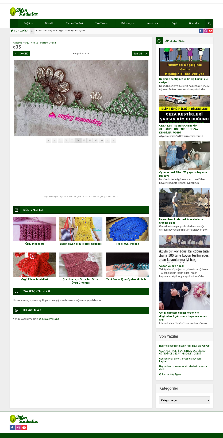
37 (96, 140)
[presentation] (32, 30)
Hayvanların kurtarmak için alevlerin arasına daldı (181, 221)
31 (60, 140)
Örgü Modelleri (34, 243)
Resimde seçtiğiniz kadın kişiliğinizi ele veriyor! (183, 80)
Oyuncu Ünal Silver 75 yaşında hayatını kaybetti (183, 174)
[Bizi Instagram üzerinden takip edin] (205, 31)
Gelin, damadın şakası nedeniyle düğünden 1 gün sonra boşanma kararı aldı (183, 316)
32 (66, 140)
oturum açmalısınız (49, 319)
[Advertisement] (81, 169)
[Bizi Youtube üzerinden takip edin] (210, 31)
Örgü (26, 43)
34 (78, 140)
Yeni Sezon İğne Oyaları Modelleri (127, 279)
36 (90, 140)
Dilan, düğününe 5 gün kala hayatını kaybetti (61, 30)
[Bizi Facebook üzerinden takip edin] (201, 31)
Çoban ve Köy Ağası (171, 265)
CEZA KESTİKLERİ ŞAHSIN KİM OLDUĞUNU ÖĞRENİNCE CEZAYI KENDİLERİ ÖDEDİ (179, 129)
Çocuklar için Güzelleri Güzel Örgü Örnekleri (81, 281)
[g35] (81, 98)
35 (84, 140)
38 (102, 140)
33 (72, 140)
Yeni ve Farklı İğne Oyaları (43, 43)
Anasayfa (17, 43)
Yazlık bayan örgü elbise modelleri (81, 243)
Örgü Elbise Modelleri (34, 279)
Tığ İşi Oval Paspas (127, 243)
